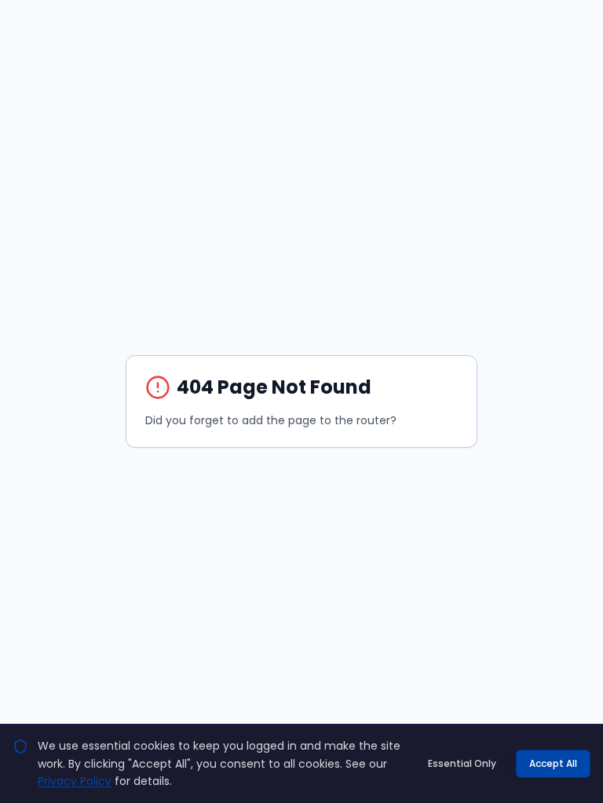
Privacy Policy (74, 781)
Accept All (553, 763)
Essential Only (462, 763)
